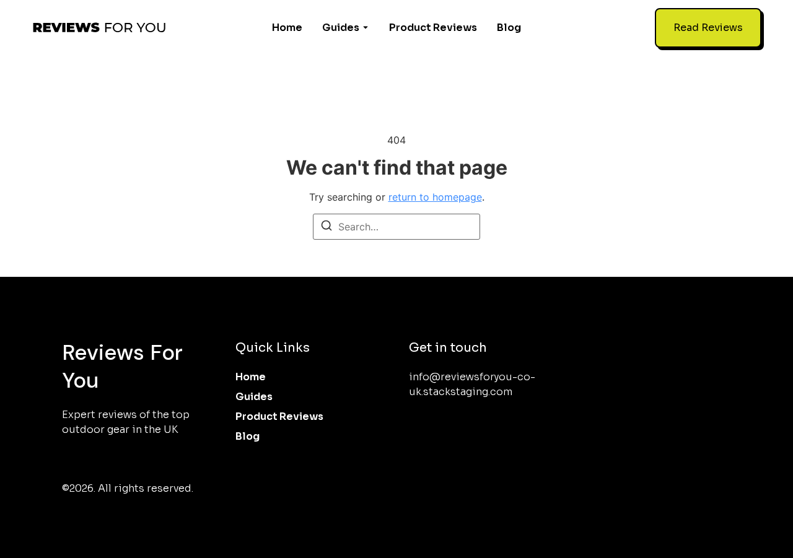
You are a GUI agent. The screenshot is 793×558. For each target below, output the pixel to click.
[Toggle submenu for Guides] (364, 27)
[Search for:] (396, 227)
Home (287, 27)
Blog (509, 27)
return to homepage (435, 197)
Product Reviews (433, 27)
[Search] (326, 227)
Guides (340, 27)
